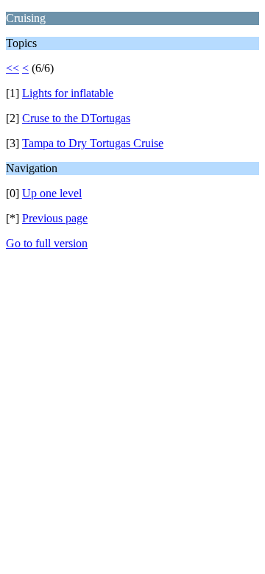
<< (12, 68)
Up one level (52, 193)
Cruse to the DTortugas (76, 118)
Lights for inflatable (67, 93)
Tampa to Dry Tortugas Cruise (92, 143)
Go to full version (47, 243)
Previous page (55, 218)
